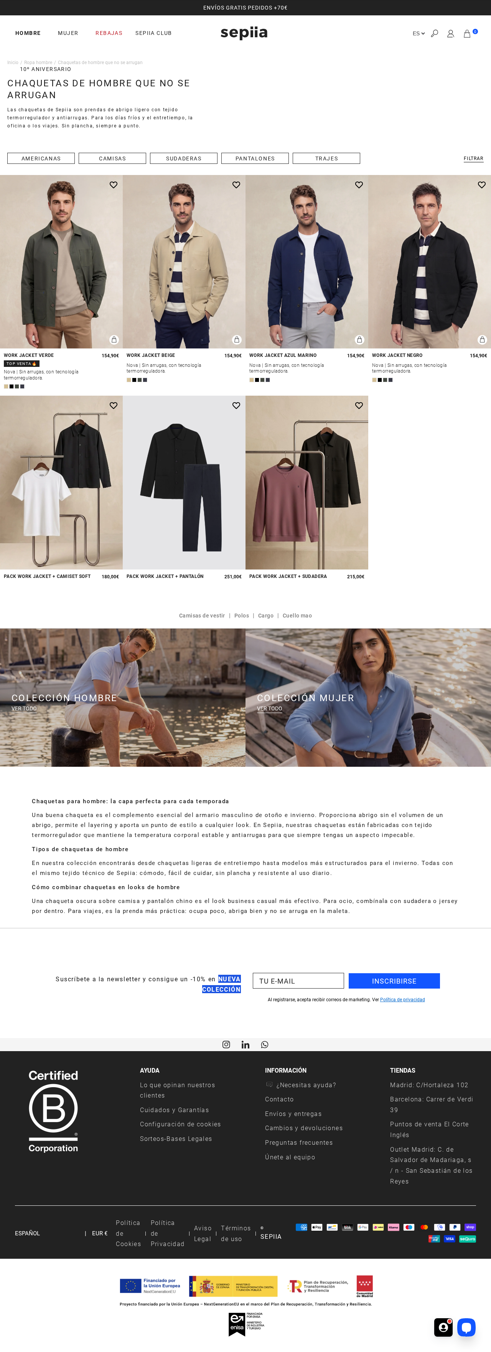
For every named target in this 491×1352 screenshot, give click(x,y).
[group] (245, 7)
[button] (434, 33)
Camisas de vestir (202, 615)
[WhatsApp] (265, 1044)
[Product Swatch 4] (22, 386)
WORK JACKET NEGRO (397, 355)
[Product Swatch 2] (11, 386)
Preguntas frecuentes (299, 1142)
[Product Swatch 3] (17, 386)
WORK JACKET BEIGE (151, 355)
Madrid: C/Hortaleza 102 (429, 1085)
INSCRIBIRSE (394, 981)
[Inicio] (244, 33)
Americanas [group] (41, 158)
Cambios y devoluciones (304, 1128)
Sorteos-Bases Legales (176, 1138)
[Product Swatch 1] (6, 386)
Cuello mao (297, 615)
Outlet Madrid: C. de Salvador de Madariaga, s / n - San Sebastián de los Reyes (431, 1165)
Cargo (266, 615)
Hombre (28, 33)
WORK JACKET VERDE (29, 355)
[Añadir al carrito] (114, 340)
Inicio (12, 62)
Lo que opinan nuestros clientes (177, 1090)
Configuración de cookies (180, 1124)
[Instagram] (226, 1044)
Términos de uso (236, 1233)
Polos (241, 615)
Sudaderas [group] (183, 158)
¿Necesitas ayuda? (306, 1085)
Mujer (68, 33)
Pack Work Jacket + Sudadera (288, 576)
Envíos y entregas (293, 1113)
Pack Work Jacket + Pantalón (165, 576)
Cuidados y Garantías (174, 1110)
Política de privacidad (402, 999)
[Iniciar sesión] (451, 33)
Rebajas (109, 33)
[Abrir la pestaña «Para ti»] (443, 1327)
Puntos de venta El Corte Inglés (429, 1129)
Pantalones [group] (255, 158)
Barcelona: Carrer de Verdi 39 (431, 1104)
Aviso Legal (203, 1233)
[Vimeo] (245, 1044)
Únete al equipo (290, 1157)
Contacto (279, 1099)
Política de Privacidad (168, 1233)
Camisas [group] (112, 158)
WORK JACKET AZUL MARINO (282, 355)
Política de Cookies (128, 1233)
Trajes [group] (326, 158)
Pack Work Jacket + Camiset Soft (47, 576)
